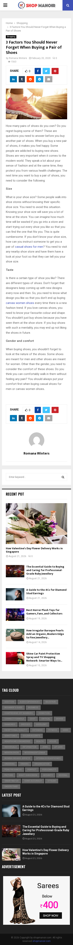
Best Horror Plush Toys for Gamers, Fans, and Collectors (44, 612)
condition (44, 713)
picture (8, 775)
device (59, 719)
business (33, 707)
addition (9, 702)
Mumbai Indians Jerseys (17, 758)
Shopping (11, 37)
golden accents (31, 736)
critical (45, 719)
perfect (31, 770)
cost (32, 719)
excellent (41, 724)
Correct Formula (14, 719)
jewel (45, 747)
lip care (58, 747)
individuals (10, 747)
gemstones (10, 736)
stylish (51, 781)
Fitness (52, 730)
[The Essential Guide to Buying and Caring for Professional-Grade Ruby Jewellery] (15, 571)
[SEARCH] (63, 477)
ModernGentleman (35, 753)
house (52, 741)
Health (40, 741)
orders (24, 764)
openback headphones (48, 758)
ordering (9, 764)
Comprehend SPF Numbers (18, 713)
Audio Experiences (30, 702)
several (63, 775)
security (48, 775)
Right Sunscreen (28, 775)
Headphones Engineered (17, 741)
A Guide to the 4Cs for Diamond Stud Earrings (46, 592)
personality (49, 770)
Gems (65, 730)
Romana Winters (18, 58)
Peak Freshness (13, 770)
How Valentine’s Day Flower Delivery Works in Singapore (34, 550)
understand (11, 786)
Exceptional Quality (15, 730)
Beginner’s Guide (13, 707)
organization (41, 764)
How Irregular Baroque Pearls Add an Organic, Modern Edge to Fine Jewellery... (45, 634)
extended (38, 730)
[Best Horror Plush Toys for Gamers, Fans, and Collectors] (15, 614)
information (29, 747)
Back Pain (51, 702)
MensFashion (11, 753)
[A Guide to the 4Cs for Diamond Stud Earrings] (15, 594)
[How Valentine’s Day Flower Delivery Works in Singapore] (36, 523)
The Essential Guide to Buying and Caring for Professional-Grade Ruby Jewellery (45, 570)
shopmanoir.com (42, 941)
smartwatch (11, 781)
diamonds (9, 724)
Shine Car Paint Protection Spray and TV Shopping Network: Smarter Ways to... (44, 657)
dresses (25, 724)
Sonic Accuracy (33, 781)
